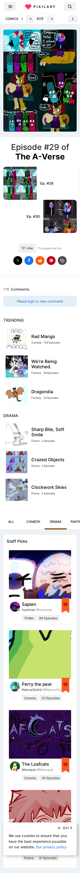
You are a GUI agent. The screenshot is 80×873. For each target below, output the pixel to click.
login (31, 301)
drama (29, 858)
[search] (70, 6)
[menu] (10, 6)
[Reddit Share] (40, 260)
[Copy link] (62, 260)
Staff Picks (17, 541)
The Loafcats (35, 764)
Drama (55, 521)
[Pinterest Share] (51, 260)
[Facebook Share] (28, 260)
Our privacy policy (51, 847)
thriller (29, 618)
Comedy (33, 521)
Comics (12, 19)
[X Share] (17, 260)
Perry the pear (37, 684)
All (11, 521)
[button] (29, 19)
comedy (30, 698)
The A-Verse (40, 156)
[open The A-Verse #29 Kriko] (40, 80)
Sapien (29, 604)
